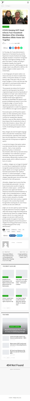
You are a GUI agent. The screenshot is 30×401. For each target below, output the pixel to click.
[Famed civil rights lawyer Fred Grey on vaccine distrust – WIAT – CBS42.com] (5, 338)
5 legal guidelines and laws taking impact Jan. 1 (22, 255)
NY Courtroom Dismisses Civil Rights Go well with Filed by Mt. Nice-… (18, 352)
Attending (8, 229)
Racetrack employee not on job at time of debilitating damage (15, 330)
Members (19, 231)
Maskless (13, 231)
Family (19, 229)
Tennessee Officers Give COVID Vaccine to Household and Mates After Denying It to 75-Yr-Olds (8, 257)
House (4, 231)
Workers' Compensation (15, 326)
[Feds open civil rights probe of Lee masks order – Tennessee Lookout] (22, 274)
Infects (8, 231)
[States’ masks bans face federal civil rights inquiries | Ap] (8, 292)
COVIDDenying (14, 229)
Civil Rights (6, 26)
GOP (23, 229)
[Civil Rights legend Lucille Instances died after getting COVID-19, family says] (22, 292)
